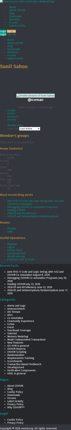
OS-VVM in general (18, 345)
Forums (13, 22)
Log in (10, 247)
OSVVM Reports (16, 348)
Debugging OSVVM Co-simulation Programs (32, 207)
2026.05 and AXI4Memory (21, 213)
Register (12, 244)
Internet (12, 333)
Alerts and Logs (16, 305)
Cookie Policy (15, 392)
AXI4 (10, 315)
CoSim (10, 324)
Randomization (15, 355)
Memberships (15, 125)
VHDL (10, 231)
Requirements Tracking (20, 358)
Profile (11, 113)
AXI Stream (13, 311)
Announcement (16, 308)
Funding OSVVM (16, 210)
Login (3, 31)
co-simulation (15, 318)
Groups (12, 116)
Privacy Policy (15, 404)
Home (12, 7)
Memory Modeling (17, 336)
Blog (12, 13)
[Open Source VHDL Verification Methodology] (27, 1)
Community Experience (20, 321)
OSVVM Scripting (17, 351)
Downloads (15, 16)
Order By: (12, 128)
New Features (15, 342)
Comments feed (16, 253)
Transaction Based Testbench (24, 364)
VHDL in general (16, 373)
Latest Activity (17, 25)
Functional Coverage (19, 330)
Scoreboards (14, 361)
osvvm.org (27, 428)
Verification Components (21, 370)
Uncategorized (15, 367)
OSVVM (11, 228)
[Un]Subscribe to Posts (20, 259)
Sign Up (11, 31)
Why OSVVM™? (16, 407)
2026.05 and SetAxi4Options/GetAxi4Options (32, 216)
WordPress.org (16, 256)
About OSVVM (17, 10)
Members (14, 19)
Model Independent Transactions (26, 339)
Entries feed (14, 250)
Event (10, 327)
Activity (11, 110)
